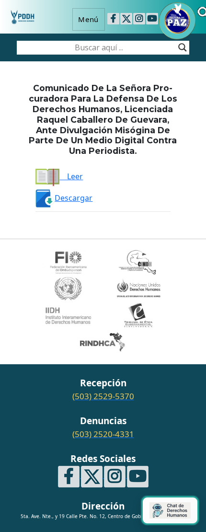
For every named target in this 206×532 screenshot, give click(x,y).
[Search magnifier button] (182, 47)
